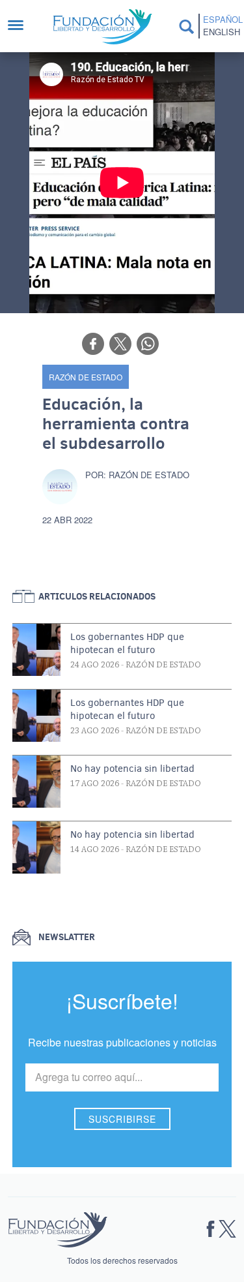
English (221, 32)
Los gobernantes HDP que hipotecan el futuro (127, 643)
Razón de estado (85, 376)
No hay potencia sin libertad (132, 768)
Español (221, 19)
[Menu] (22, 26)
